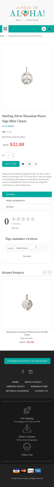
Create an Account (32, 20)
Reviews (10, 194)
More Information (15, 201)
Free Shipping (27, 418)
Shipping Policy (15, 386)
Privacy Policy (33, 382)
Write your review (26, 338)
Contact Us (41, 391)
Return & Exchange (17, 391)
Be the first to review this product (13, 137)
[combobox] (43, 29)
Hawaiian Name (39, 386)
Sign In (18, 20)
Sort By (10, 248)
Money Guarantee (27, 436)
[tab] (27, 194)
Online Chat (27, 455)
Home (2, 36)
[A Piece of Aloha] (27, 11)
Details (10, 207)
